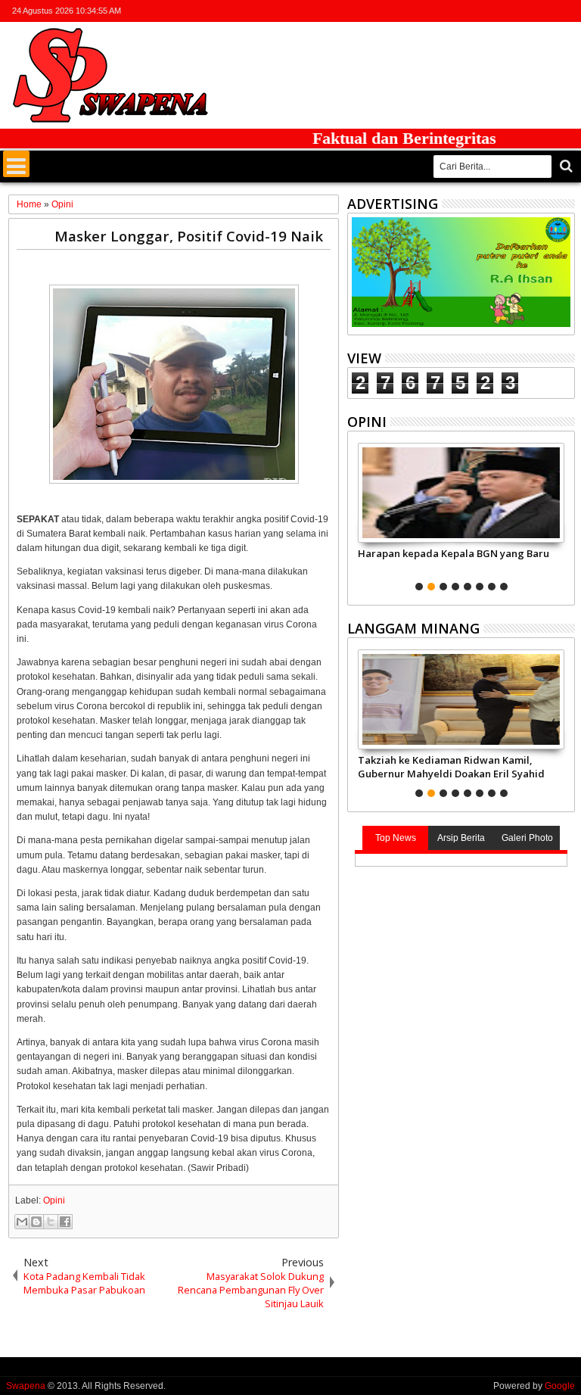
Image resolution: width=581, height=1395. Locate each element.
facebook (506, 11)
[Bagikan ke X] (50, 1221)
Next (357, 515)
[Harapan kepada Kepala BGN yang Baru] (461, 493)
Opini (54, 1200)
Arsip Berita (461, 838)
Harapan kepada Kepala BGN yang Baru (453, 553)
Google (560, 1386)
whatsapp (565, 11)
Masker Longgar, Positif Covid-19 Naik (188, 235)
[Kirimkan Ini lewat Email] (22, 1221)
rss (545, 11)
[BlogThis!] (36, 1221)
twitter (486, 11)
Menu (16, 164)
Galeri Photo (527, 838)
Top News (395, 838)
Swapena (25, 1386)
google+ (526, 11)
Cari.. (564, 166)
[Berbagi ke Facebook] (65, 1221)
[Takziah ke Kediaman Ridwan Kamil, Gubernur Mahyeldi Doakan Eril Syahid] (461, 699)
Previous (564, 515)
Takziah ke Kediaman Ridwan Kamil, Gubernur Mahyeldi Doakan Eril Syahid (451, 766)
